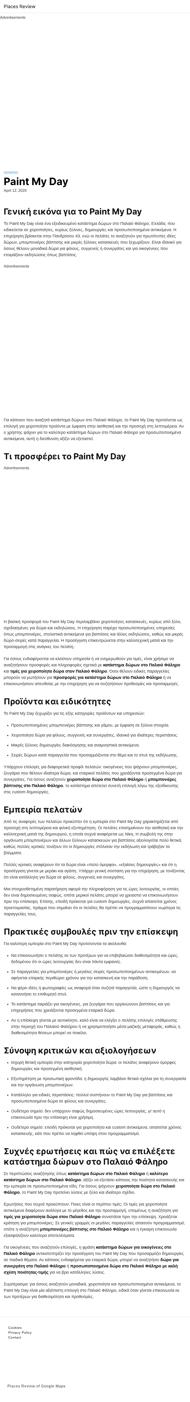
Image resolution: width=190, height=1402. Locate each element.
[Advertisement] (95, 89)
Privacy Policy (20, 1332)
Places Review (19, 6)
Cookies (15, 1328)
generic (11, 172)
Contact (14, 1337)
